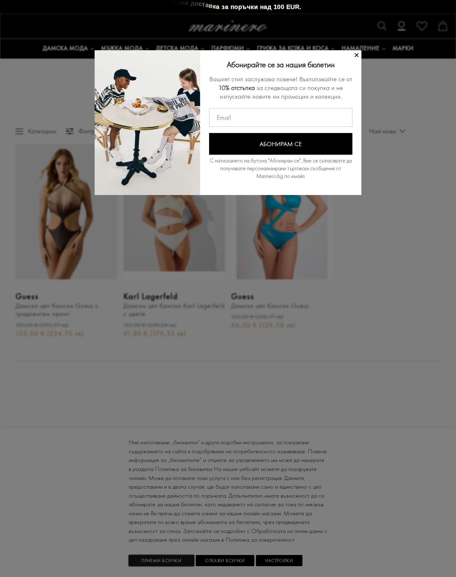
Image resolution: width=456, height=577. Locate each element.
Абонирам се (281, 144)
